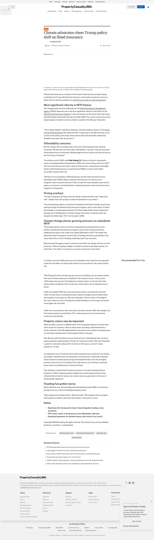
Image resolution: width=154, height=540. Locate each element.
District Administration (75, 530)
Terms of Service (93, 499)
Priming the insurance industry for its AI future (64, 457)
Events (12, 6)
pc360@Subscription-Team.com (30, 487)
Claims (22, 499)
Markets (22, 502)
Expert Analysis (25, 514)
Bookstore (90, 1)
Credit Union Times (73, 527)
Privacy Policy (92, 502)
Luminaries (57, 1)
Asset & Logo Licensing (73, 502)
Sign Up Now (137, 521)
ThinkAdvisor (29, 527)
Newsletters (131, 6)
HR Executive (62, 530)
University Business (90, 530)
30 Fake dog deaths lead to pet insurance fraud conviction (68, 447)
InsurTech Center (25, 508)
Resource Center (81, 1)
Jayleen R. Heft (56, 41)
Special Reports (25, 511)
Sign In (113, 496)
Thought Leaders (100, 1)
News (46, 29)
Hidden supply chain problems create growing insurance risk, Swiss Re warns (75, 460)
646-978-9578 (61, 485)
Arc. (60, 535)
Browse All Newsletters (131, 526)
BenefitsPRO (59, 527)
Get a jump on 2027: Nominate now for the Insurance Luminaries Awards (73, 454)
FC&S (50, 1)
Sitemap (45, 511)
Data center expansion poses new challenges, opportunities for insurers (73, 464)
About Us (68, 496)
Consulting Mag (112, 527)
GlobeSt (86, 527)
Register (141, 6)
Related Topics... (51, 433)
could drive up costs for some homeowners (89, 100)
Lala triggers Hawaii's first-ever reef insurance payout (66, 450)
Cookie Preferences (99, 535)
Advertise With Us (71, 499)
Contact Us (69, 505)
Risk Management (25, 505)
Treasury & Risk (98, 527)
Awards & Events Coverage (28, 516)
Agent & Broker (25, 496)
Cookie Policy (92, 496)
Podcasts (64, 1)
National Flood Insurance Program (57, 114)
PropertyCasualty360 (44, 527)
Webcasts (72, 1)
